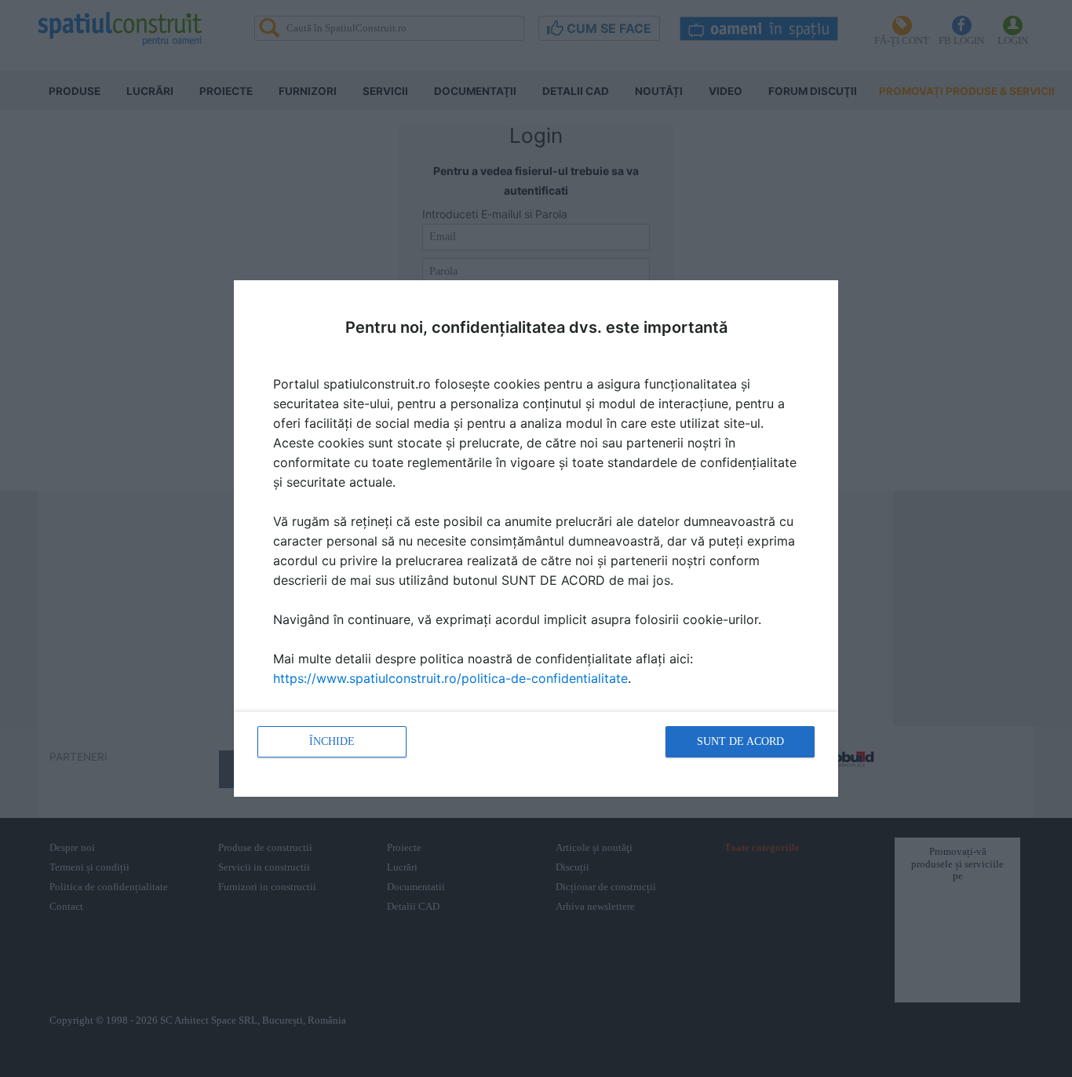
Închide (332, 741)
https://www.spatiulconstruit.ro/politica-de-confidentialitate (450, 678)
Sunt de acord (740, 741)
